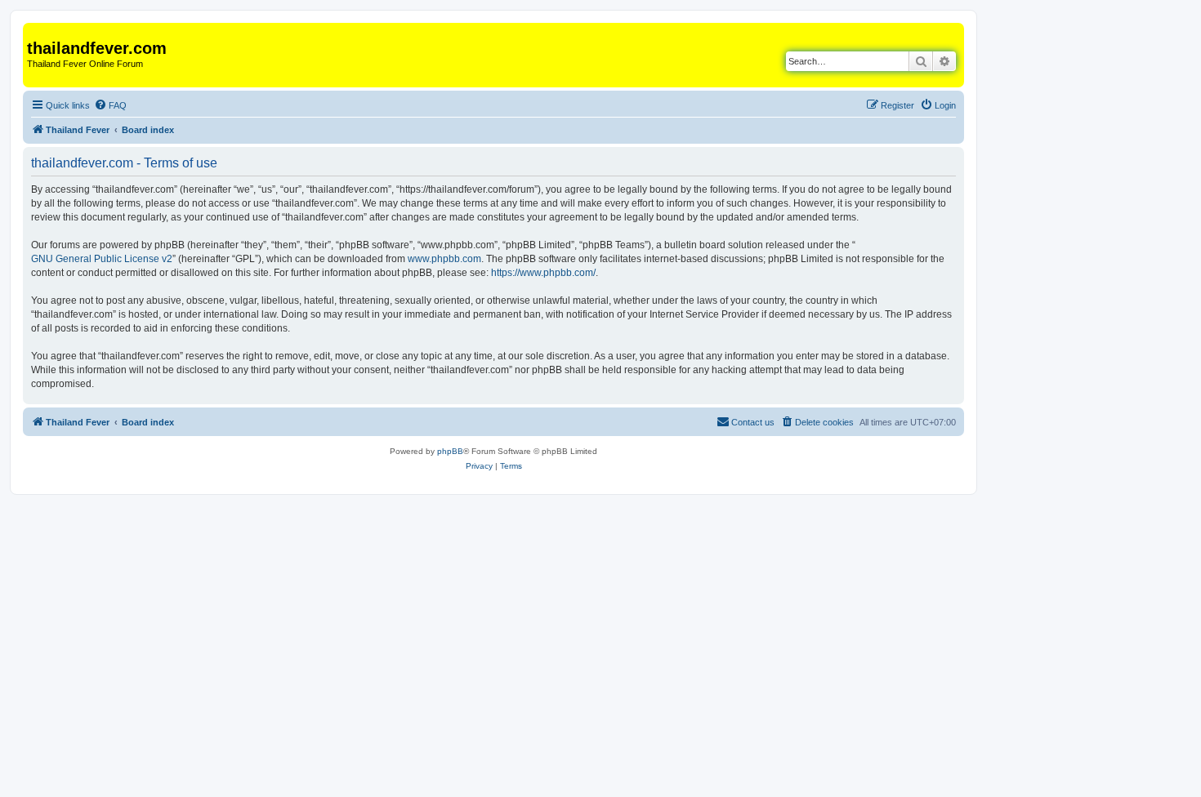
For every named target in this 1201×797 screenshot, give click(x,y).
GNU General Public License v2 (101, 259)
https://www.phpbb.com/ (543, 272)
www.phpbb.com (444, 259)
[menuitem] (110, 105)
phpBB (450, 451)
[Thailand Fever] (36, 31)
